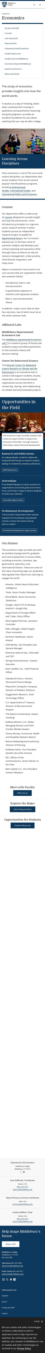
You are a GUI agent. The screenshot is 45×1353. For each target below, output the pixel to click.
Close (37, 1321)
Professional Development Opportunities (19, 530)
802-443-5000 (7, 1257)
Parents (5, 1313)
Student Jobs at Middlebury (16, 58)
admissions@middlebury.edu (12, 1266)
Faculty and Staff (12, 28)
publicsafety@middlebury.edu (13, 1274)
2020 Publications (10, 470)
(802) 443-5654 (22, 1219)
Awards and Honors (13, 69)
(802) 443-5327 (22, 1187)
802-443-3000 (16, 1263)
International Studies (20, 190)
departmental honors (12, 238)
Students (5, 1296)
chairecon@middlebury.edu (22, 1221)
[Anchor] (22, 163)
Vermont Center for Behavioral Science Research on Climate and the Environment (19, 369)
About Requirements (23, 809)
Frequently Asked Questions (17, 48)
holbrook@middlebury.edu (22, 1189)
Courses (8, 33)
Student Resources (13, 53)
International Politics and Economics (19, 194)
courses (8, 217)
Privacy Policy (24, 1348)
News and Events (12, 74)
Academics (6, 14)
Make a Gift (11, 1244)
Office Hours (22, 793)
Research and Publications (18, 453)
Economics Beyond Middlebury (18, 64)
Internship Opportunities (13, 500)
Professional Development (18, 511)
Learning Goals (11, 38)
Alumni (4, 1302)
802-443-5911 (18, 1271)
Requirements (11, 43)
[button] (34, 4)
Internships (9, 481)
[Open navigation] (40, 4)
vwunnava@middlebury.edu (22, 1204)
